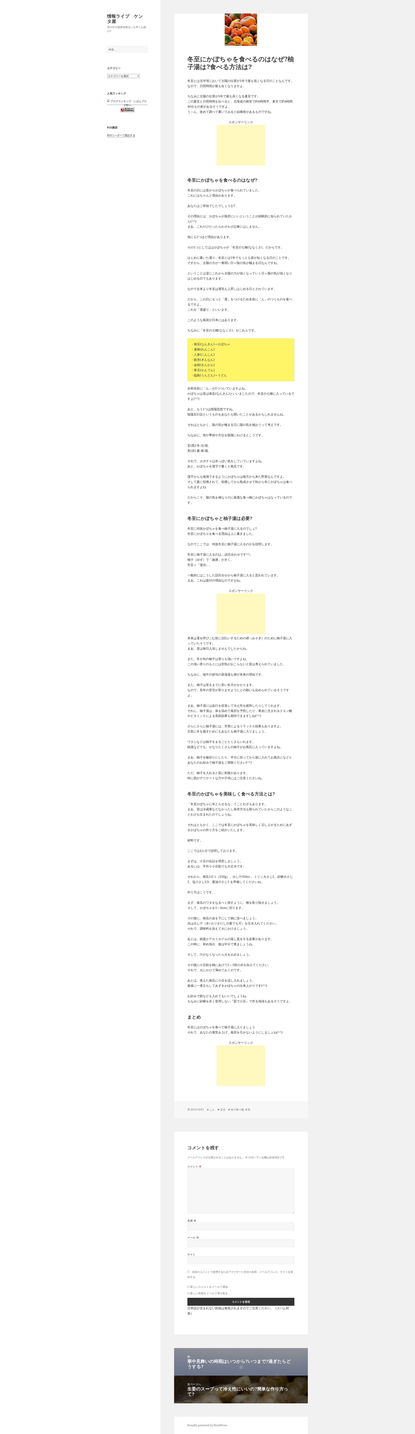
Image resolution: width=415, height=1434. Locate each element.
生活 (222, 1109)
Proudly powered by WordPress (207, 1425)
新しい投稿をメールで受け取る (209, 1293)
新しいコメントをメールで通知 (209, 1287)
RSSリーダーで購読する (121, 135)
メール (193, 1237)
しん (212, 1109)
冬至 (247, 1109)
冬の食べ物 (237, 1109)
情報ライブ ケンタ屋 (125, 18)
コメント (194, 1166)
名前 (191, 1220)
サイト (191, 1254)
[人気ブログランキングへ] (127, 109)
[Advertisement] (241, 145)
